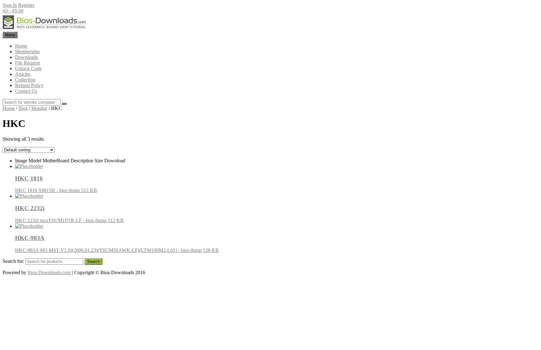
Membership (27, 51)
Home (21, 46)
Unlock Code (28, 68)
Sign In (10, 5)
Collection (25, 79)
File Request (27, 62)
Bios (23, 108)
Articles (22, 74)
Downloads (26, 57)
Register (26, 5)
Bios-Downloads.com (49, 272)
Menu (10, 35)
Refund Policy (29, 85)
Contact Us (26, 91)
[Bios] (45, 28)
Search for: (13, 261)
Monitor (39, 108)
